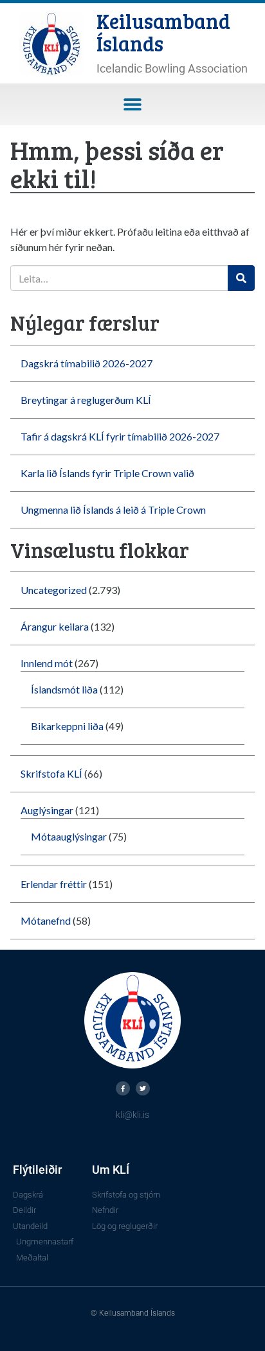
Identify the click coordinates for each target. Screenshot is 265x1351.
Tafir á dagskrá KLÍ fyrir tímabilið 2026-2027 (120, 436)
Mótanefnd (46, 920)
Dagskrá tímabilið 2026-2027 (86, 363)
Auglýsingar (47, 810)
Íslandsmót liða (64, 689)
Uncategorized (54, 590)
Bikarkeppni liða (67, 726)
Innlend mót (47, 663)
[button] (132, 104)
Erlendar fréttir (54, 884)
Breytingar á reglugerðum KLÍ (86, 400)
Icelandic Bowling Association (172, 68)
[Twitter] (143, 1088)
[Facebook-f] (123, 1088)
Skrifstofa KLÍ (51, 773)
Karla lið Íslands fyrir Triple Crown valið (107, 473)
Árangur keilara (55, 626)
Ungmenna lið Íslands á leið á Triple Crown (113, 509)
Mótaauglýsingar (69, 836)
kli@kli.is (132, 1115)
